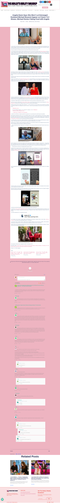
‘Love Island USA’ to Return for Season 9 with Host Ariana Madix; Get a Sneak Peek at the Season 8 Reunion (40, 478)
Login (44, 274)
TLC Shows (32, 262)
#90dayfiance (35, 109)
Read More (11, 485)
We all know (17, 325)
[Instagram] (45, 2)
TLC (29, 262)
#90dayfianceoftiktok (16, 110)
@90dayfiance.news (16, 108)
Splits (28, 262)
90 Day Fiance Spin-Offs (19, 261)
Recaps (46, 10)
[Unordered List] (23, 279)
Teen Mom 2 (42, 10)
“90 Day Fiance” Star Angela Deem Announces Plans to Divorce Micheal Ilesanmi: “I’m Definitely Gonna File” (41, 253)
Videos (36, 262)
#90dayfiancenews (21, 110)
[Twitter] (43, 2)
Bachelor (13, 10)
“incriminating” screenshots (15, 118)
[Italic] (19, 279)
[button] (16, 454)
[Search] (51, 5)
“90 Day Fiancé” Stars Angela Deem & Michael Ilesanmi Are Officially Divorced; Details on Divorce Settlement (29, 253)
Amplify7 (10, 502)
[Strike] (21, 279)
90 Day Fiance (7, 10)
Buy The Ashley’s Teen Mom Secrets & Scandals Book (28, 493)
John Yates (41, 261)
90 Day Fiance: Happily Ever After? (28, 261)
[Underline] (20, 279)
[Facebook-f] (47, 502)
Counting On (18, 10)
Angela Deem (36, 261)
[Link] (27, 279)
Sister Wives (24, 10)
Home (2, 10)
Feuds (39, 261)
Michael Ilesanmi (24, 262)
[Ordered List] (22, 279)
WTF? (38, 262)
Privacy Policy (23, 495)
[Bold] (18, 279)
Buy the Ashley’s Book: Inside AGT (25, 492)
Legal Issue (48, 261)
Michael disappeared (43, 51)
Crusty (21, 380)
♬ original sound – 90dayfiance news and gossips (20, 112)
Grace (21, 437)
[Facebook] (41, 2)
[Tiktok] (47, 2)
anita (18, 422)
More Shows (51, 10)
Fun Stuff (30, 10)
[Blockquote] (25, 279)
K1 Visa (45, 261)
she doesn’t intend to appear (25, 102)
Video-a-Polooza (37, 21)
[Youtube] (50, 2)
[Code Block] (26, 279)
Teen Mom (36, 10)
